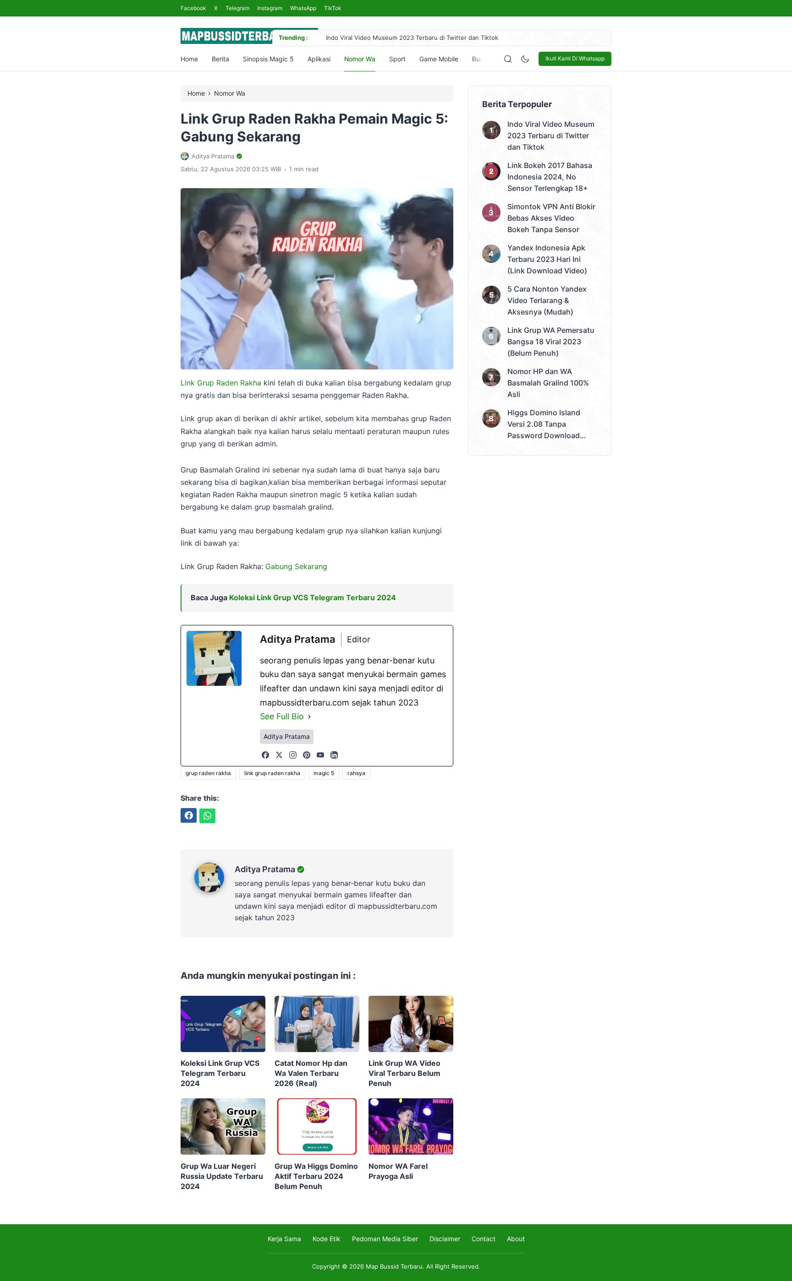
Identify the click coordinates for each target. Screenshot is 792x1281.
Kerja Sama (284, 1239)
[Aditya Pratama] (214, 889)
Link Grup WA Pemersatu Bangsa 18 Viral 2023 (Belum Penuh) (550, 342)
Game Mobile (438, 59)
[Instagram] (292, 754)
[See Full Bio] (309, 717)
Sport (397, 59)
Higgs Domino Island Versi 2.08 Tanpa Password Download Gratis (543, 424)
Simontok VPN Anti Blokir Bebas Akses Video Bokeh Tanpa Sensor (551, 218)
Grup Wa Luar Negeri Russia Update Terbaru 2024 (222, 1176)
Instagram (269, 8)
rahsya (356, 773)
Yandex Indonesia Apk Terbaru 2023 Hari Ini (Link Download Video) (547, 259)
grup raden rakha (208, 773)
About (516, 1239)
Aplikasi (319, 59)
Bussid (482, 59)
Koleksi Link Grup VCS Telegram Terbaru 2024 (312, 597)
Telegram (237, 8)
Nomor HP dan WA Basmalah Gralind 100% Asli (548, 383)
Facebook (193, 8)
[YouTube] (320, 754)
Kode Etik (327, 1239)
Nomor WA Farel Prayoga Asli (398, 1171)
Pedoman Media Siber (385, 1239)
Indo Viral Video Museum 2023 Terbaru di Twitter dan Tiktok (412, 37)
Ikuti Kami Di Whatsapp (575, 58)
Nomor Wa (359, 59)
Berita (220, 59)
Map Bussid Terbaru (394, 1266)
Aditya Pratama (265, 869)
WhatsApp (303, 8)
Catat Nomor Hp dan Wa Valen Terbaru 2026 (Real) (311, 1073)
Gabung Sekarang (296, 566)
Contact (483, 1239)
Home (189, 59)
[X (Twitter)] (279, 754)
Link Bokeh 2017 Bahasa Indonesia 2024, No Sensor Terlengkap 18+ (549, 177)
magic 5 (324, 773)
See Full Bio (282, 716)
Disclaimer (444, 1239)
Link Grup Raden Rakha (221, 382)
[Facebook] (265, 754)
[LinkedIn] (334, 754)
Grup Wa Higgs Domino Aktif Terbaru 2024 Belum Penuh (316, 1176)
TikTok (332, 8)
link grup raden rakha (272, 773)
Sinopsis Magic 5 (268, 59)
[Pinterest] (306, 754)
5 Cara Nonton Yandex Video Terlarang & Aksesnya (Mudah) (547, 300)
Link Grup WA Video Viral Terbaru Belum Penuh (404, 1073)
